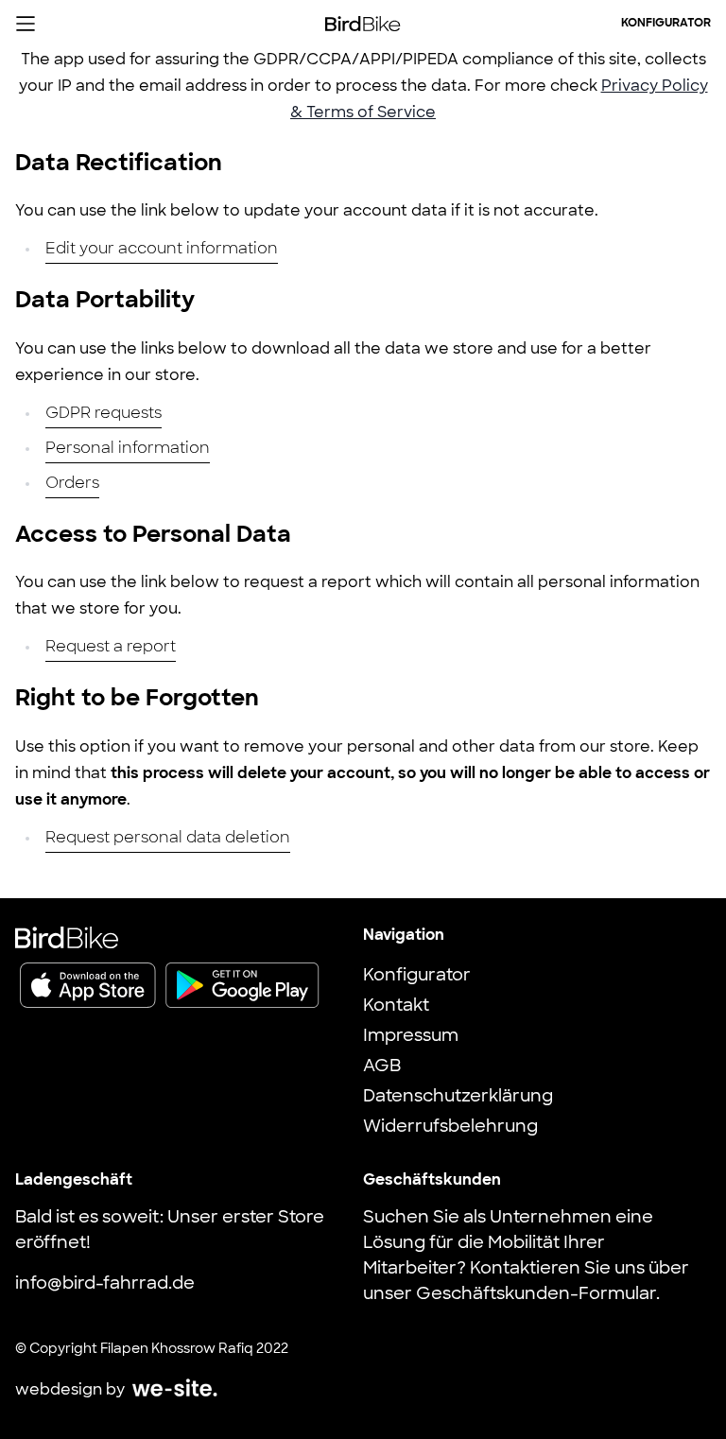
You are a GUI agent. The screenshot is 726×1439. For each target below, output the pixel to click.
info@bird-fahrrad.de (105, 1284)
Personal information (127, 449)
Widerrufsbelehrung (450, 1127)
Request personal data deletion (167, 838)
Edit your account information (161, 249)
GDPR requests (103, 414)
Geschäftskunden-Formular (536, 1295)
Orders (72, 484)
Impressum (410, 1037)
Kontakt (396, 1006)
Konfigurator (666, 23)
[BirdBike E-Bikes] (363, 24)
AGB (382, 1067)
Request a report (110, 647)
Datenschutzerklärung (458, 1097)
